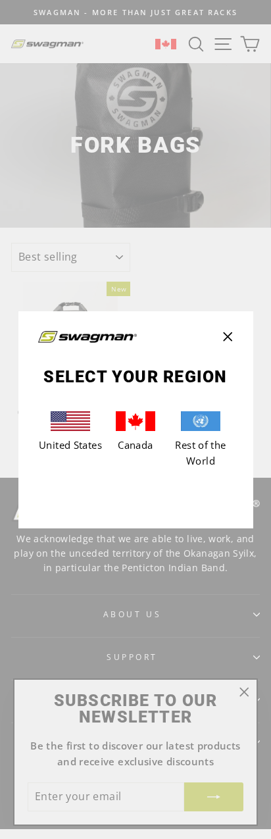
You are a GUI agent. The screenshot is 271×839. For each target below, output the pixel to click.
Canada (135, 444)
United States (70, 444)
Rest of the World (200, 452)
